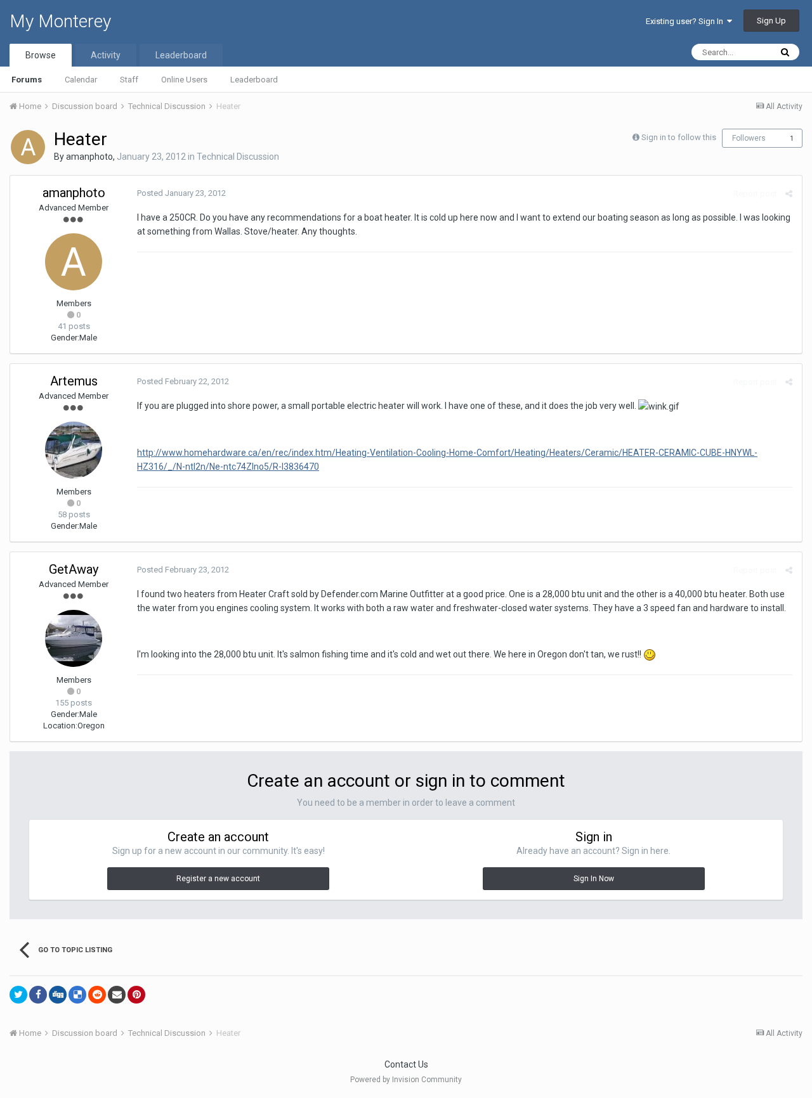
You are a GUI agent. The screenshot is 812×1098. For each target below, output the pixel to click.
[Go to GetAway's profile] (73, 638)
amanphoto (89, 157)
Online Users (184, 79)
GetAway (73, 569)
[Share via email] (117, 995)
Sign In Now (593, 878)
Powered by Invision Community (406, 1079)
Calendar (81, 79)
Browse (40, 55)
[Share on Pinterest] (136, 995)
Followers (749, 138)
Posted (181, 193)
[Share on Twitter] (18, 995)
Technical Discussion (238, 157)
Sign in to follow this (678, 137)
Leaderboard (254, 79)
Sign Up (771, 20)
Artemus (74, 381)
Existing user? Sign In (686, 21)
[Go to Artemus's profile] (73, 450)
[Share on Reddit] (97, 995)
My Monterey (60, 21)
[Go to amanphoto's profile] (28, 147)
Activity (106, 55)
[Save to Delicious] (77, 995)
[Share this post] (788, 193)
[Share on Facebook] (38, 995)
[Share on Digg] (58, 995)
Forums (26, 79)
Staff (129, 79)
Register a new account (218, 878)
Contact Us (406, 1064)
